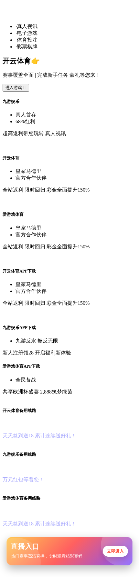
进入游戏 (16, 87)
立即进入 (115, 551)
